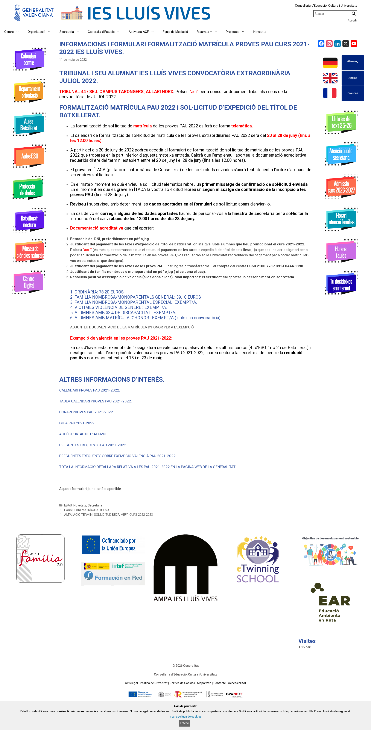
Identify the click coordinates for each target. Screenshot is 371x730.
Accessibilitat (237, 683)
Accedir (352, 20)
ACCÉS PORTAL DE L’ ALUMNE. (83, 434)
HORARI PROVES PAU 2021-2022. (86, 412)
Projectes (232, 32)
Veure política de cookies (185, 716)
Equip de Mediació (175, 32)
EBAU (68, 505)
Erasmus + (204, 32)
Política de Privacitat (153, 683)
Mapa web (204, 683)
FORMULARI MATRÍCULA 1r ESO (86, 510)
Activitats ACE (139, 32)
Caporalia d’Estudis (101, 32)
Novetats (259, 32)
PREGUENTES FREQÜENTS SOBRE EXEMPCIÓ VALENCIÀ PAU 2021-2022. (117, 456)
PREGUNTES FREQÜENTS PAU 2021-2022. (93, 445)
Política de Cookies (182, 683)
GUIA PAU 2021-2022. (77, 423)
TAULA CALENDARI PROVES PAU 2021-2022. (95, 401)
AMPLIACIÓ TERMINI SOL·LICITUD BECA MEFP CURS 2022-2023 (108, 515)
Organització (37, 32)
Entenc (184, 723)
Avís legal (131, 683)
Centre (9, 32)
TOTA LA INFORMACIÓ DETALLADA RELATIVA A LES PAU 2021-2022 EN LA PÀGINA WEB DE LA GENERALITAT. (147, 467)
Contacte (219, 683)
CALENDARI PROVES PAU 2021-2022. (89, 390)
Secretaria (66, 32)
